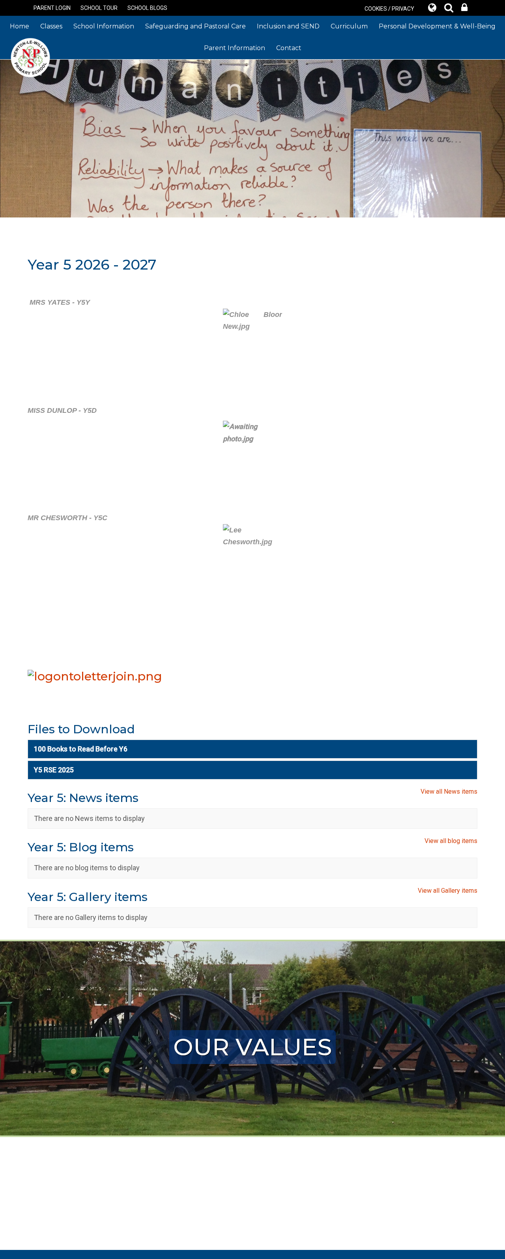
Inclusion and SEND (288, 26)
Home (19, 26)
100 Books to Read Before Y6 (80, 749)
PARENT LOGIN (52, 8)
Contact (288, 48)
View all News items (449, 791)
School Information (103, 26)
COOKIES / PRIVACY (389, 9)
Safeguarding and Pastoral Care (195, 26)
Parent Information (234, 48)
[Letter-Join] (95, 675)
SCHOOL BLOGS (147, 8)
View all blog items (451, 841)
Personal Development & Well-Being (437, 26)
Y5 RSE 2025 (54, 770)
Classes (51, 26)
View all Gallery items (447, 890)
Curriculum (349, 26)
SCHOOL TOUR (99, 8)
